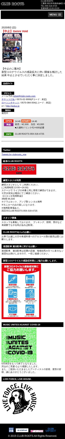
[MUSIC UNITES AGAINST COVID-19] (19, 361)
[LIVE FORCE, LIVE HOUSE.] (19, 416)
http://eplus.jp (12, 106)
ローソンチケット (10, 102)
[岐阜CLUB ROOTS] (19, 173)
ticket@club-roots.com (24, 96)
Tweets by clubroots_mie (14, 154)
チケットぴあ (8, 99)
